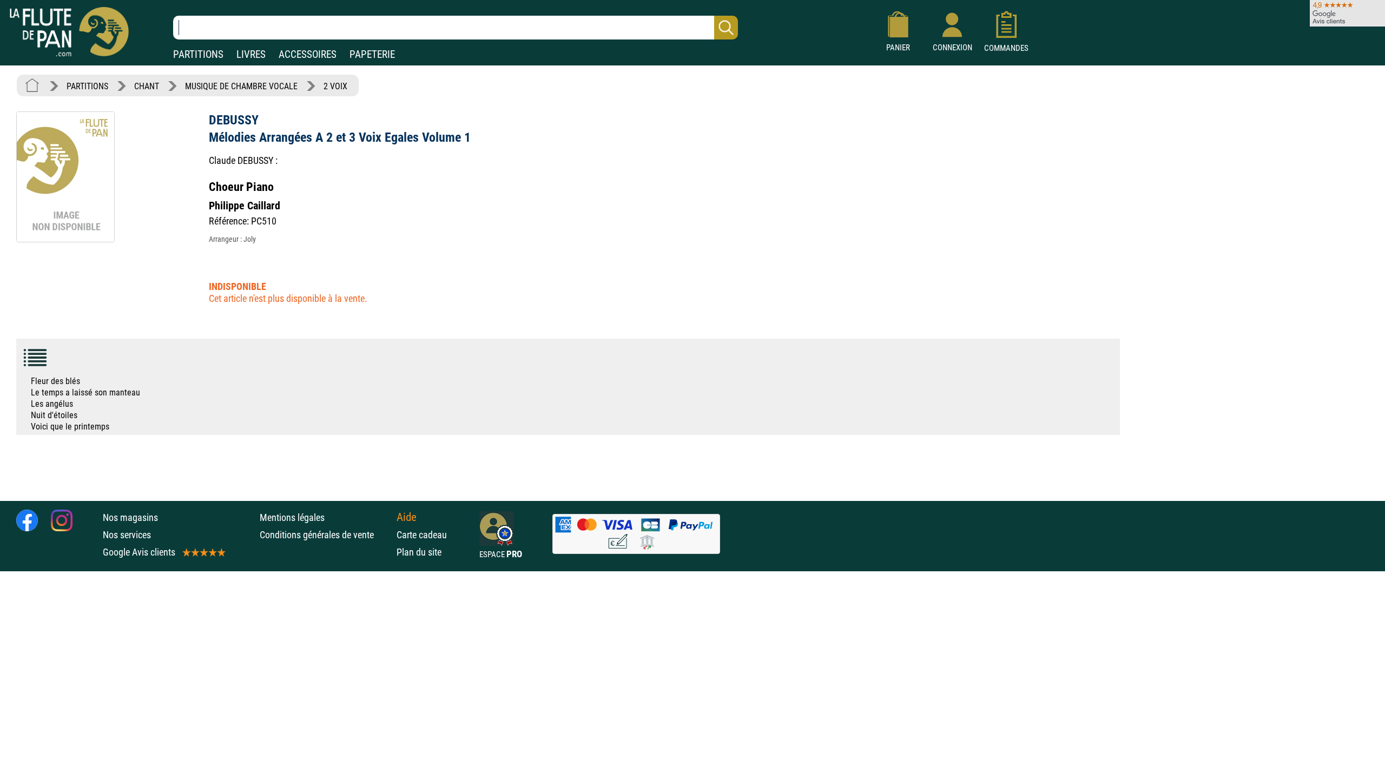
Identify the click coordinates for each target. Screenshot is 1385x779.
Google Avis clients (139, 552)
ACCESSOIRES (308, 54)
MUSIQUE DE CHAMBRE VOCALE (241, 86)
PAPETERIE (372, 54)
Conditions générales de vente (325, 534)
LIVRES (251, 54)
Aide (407, 517)
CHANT (146, 86)
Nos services (127, 534)
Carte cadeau (422, 534)
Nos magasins (130, 517)
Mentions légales (292, 517)
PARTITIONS (198, 54)
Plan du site (419, 552)
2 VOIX (335, 86)
